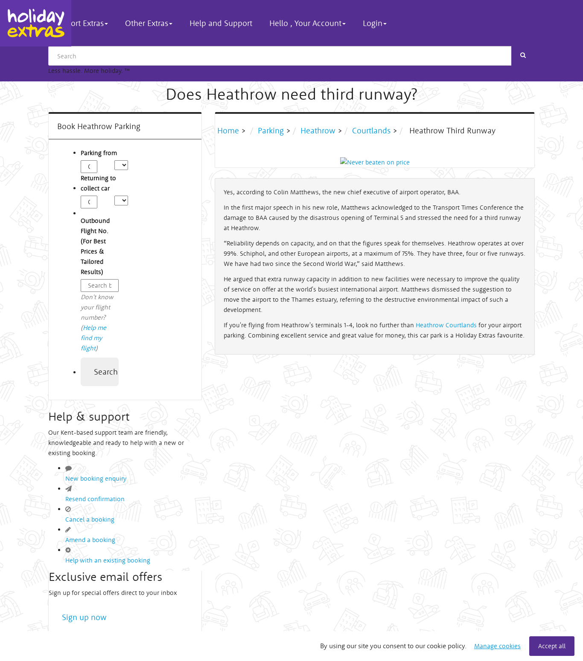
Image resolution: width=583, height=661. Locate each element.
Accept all (552, 646)
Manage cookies (497, 646)
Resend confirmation (95, 499)
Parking (271, 130)
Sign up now (84, 617)
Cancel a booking (89, 519)
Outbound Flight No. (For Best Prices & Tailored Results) (95, 246)
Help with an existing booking (107, 560)
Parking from (99, 153)
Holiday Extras (35, 23)
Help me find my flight (93, 337)
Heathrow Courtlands (446, 325)
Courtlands (371, 130)
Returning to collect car (98, 183)
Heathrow (317, 130)
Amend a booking (90, 540)
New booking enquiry (95, 478)
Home (229, 130)
